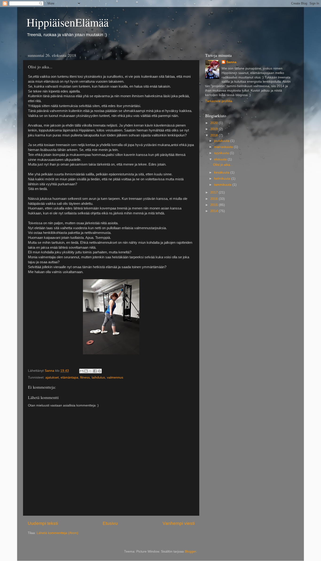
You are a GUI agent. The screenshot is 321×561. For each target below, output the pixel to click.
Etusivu (110, 523)
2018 (214, 135)
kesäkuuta (222, 172)
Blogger (190, 551)
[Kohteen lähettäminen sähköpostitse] (81, 371)
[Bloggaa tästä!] (86, 371)
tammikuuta (223, 184)
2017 (214, 192)
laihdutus (98, 377)
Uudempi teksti (43, 523)
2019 (214, 129)
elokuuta (221, 159)
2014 (214, 211)
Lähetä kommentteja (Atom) (57, 533)
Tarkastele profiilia (218, 101)
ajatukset (52, 377)
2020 (214, 123)
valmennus (115, 377)
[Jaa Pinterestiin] (99, 371)
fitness (85, 377)
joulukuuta (222, 141)
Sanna (231, 62)
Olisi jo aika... (223, 164)
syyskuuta (222, 153)
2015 (214, 205)
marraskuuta (224, 147)
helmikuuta (222, 178)
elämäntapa (69, 377)
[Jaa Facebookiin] (95, 371)
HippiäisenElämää (68, 22)
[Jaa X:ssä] (90, 371)
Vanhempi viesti (179, 523)
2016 (214, 199)
